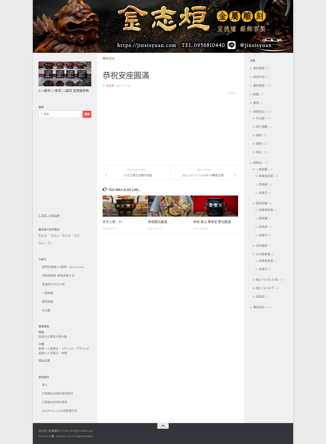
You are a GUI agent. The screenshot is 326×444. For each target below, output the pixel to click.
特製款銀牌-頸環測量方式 (58, 275)
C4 (49, 242)
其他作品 (258, 77)
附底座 (263, 184)
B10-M (66, 235)
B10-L (55, 235)
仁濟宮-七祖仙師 (49, 215)
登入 (45, 384)
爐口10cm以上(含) (267, 279)
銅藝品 (260, 296)
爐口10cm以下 (265, 288)
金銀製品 (258, 111)
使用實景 (258, 68)
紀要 (256, 94)
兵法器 (46, 310)
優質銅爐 (47, 301)
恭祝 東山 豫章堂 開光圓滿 (212, 222)
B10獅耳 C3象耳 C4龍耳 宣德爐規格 (63, 91)
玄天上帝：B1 (112, 222)
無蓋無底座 (266, 176)
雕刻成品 (109, 58)
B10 (77, 235)
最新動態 (258, 85)
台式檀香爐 (263, 254)
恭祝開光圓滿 (157, 222)
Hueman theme (84, 436)
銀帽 (259, 135)
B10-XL (42, 235)
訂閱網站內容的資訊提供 (57, 393)
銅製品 (257, 162)
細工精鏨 (261, 126)
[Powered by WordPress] (53, 436)
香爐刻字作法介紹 (53, 284)
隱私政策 (44, 360)
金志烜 (110, 85)
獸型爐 (263, 218)
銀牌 (259, 143)
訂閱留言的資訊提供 (54, 402)
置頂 (256, 103)
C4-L (41, 242)
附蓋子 (263, 193)
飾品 (259, 152)
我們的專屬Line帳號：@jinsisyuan (63, 267)
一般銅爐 (47, 293)
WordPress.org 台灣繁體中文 (59, 411)
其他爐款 (261, 245)
